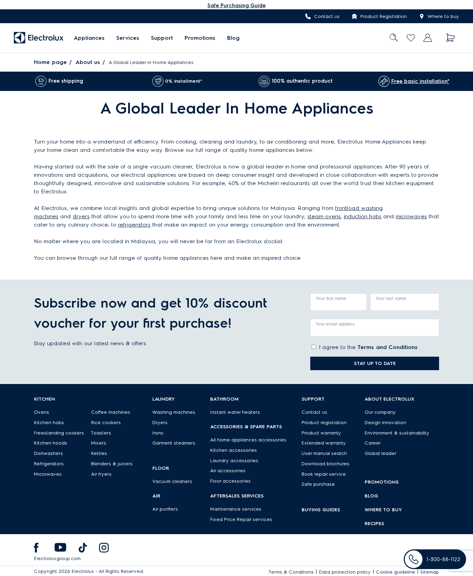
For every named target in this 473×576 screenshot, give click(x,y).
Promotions (200, 38)
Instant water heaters (235, 412)
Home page (50, 62)
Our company (380, 412)
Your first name (331, 298)
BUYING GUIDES (321, 510)
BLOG (371, 496)
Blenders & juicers (112, 464)
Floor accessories (230, 481)
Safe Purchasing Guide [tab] (236, 5)
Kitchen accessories (233, 450)
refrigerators (134, 224)
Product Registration (383, 16)
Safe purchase (318, 484)
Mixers (98, 443)
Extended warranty (324, 443)
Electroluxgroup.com (57, 558)
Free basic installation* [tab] (420, 81)
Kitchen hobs (49, 423)
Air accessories (228, 471)
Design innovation (385, 423)
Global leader (380, 453)
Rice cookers (106, 423)
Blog (233, 38)
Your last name (391, 298)
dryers (81, 216)
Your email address (335, 324)
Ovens (41, 412)
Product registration (324, 423)
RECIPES (374, 524)
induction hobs (363, 216)
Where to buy (443, 16)
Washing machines (173, 412)
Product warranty (321, 433)
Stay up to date (375, 363)
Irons (157, 433)
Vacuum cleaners (172, 481)
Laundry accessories (234, 461)
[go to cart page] (450, 38)
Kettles (99, 453)
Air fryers (101, 474)
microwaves (411, 216)
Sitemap (429, 572)
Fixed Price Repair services (241, 519)
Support (162, 38)
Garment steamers (173, 443)
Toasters (101, 433)
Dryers (160, 423)
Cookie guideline (395, 572)
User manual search (324, 453)
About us (87, 62)
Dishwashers (48, 453)
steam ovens (324, 216)
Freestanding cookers (59, 433)
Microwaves (48, 474)
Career (373, 443)
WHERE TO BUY (383, 510)
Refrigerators (49, 464)
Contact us (327, 16)
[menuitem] (89, 37)
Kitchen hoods (50, 443)
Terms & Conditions (291, 572)
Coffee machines (110, 412)
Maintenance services (235, 509)
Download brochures (325, 464)
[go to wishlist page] (411, 38)
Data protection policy (345, 572)
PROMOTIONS (382, 482)
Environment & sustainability (397, 433)
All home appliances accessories (248, 440)
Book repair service (324, 474)
